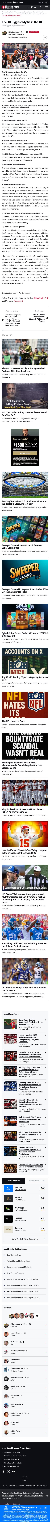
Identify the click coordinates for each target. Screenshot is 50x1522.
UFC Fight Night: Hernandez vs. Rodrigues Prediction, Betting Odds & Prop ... (30, 1069)
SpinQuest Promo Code (12, 1452)
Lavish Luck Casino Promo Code (15, 1456)
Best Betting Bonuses (15, 1273)
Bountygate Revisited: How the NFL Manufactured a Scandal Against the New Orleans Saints (22, 765)
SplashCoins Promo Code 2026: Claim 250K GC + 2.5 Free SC (25, 634)
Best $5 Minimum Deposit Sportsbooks (23, 1285)
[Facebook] (27, 7)
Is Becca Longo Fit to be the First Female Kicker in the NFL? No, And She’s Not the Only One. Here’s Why (11, 320)
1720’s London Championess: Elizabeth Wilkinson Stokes (38, 317)
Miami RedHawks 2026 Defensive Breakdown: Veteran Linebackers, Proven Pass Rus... (30, 1103)
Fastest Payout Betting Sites (18, 1261)
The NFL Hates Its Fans (13, 721)
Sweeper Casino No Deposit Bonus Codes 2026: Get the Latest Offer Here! (25, 590)
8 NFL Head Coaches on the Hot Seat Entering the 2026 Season (30, 1134)
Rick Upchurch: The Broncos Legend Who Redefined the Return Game (30, 1119)
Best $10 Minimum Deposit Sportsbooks (23, 1291)
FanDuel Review (20, 1190)
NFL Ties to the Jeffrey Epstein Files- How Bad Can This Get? (24, 413)
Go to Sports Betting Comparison (25, 1239)
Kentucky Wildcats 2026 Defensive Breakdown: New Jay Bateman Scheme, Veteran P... (30, 1085)
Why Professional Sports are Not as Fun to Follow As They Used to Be (22, 810)
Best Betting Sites (14, 1255)
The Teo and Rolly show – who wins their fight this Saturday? (31, 1166)
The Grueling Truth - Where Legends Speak (15, 12)
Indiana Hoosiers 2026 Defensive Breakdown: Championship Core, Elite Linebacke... (29, 1038)
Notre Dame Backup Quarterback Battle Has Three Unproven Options (31, 1022)
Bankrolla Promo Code (11, 1466)
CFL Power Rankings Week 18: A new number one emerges (24, 989)
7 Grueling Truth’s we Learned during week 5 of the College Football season (24, 944)
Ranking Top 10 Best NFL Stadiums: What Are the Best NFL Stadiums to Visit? (24, 502)
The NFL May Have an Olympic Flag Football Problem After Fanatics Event (23, 369)
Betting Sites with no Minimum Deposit (22, 1279)
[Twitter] (31, 7)
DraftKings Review (21, 1210)
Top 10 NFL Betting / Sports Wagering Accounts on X (25, 678)
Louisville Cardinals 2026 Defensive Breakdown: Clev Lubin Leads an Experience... (30, 1054)
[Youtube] (35, 7)
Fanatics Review (20, 1220)
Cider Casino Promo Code (13, 1463)
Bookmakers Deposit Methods (19, 1267)
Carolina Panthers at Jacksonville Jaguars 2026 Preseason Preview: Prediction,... (30, 1150)
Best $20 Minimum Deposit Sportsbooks (23, 1297)
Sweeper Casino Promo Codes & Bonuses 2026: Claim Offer (22, 546)
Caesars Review (20, 1230)
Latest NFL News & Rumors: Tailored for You (31, 14)
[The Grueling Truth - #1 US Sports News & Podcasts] (11, 7)
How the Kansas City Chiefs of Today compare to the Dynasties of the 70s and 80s (24, 851)
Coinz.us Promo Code (11, 1459)
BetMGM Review (20, 1200)
